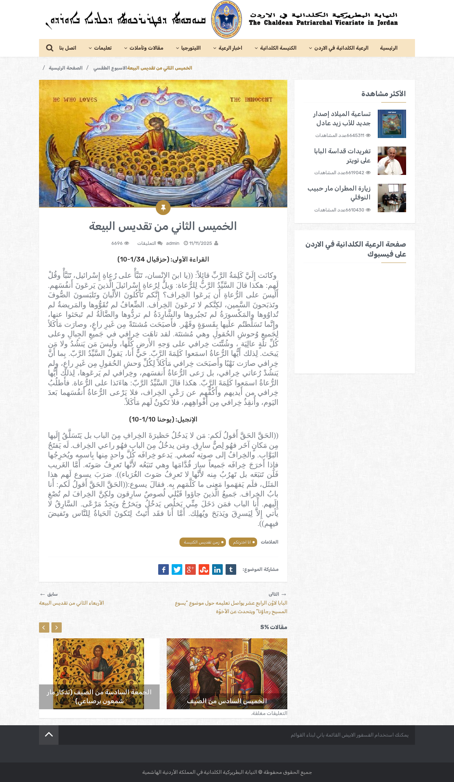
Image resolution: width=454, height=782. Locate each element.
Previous (44, 627)
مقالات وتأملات (146, 48)
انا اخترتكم (242, 542)
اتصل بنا (67, 48)
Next (56, 627)
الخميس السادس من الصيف (227, 701)
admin (172, 243)
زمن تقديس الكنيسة (202, 542)
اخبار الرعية (230, 48)
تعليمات (103, 48)
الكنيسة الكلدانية (278, 48)
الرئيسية (389, 48)
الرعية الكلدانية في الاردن (341, 48)
